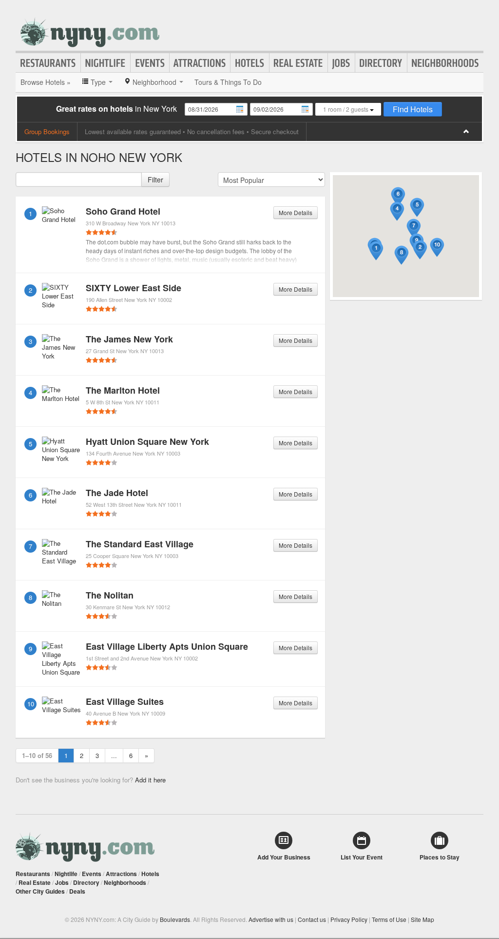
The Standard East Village (139, 544)
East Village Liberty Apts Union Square (167, 646)
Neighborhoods (445, 63)
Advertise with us (271, 919)
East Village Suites (125, 701)
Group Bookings (47, 131)
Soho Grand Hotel (123, 211)
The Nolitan (110, 595)
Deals (77, 891)
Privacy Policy (348, 919)
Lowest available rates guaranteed (133, 131)
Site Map (422, 919)
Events (150, 63)
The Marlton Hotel (123, 390)
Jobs (341, 63)
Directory (381, 63)
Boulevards (175, 919)
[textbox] (79, 179)
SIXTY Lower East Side (133, 287)
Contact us (312, 919)
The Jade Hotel (117, 492)
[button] (376, 251)
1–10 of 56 (37, 755)
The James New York (129, 339)
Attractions (200, 63)
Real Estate (298, 63)
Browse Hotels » (45, 82)
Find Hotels (413, 109)
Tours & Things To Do (228, 82)
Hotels (249, 63)
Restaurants (48, 63)
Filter (155, 179)
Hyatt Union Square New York (147, 441)
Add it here (150, 779)
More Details (295, 212)
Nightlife (105, 63)
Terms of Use (389, 919)
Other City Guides (40, 891)
